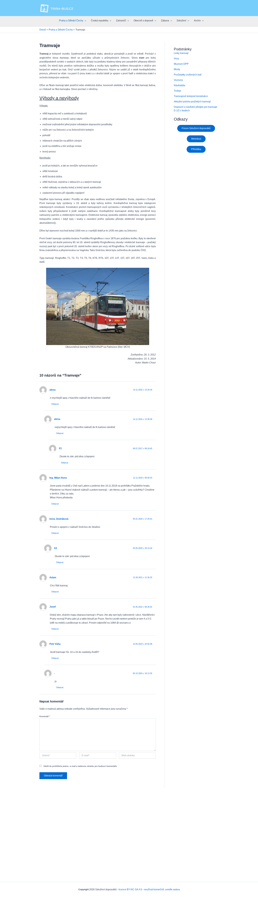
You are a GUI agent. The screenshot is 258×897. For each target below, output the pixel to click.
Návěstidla (179, 85)
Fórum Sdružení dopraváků (196, 128)
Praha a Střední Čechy (71, 20)
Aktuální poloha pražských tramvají (192, 101)
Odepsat (55, 404)
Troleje (177, 91)
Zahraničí (121, 20)
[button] (84, 20)
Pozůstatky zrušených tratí (187, 74)
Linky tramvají (181, 53)
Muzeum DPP (181, 64)
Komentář (44, 716)
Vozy (176, 58)
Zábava (165, 20)
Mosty (177, 69)
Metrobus (196, 138)
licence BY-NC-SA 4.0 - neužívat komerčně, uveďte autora (149, 889)
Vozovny (178, 80)
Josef (52, 606)
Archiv (197, 20)
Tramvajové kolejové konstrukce (191, 96)
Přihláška (196, 149)
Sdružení (181, 20)
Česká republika (99, 20)
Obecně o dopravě (143, 20)
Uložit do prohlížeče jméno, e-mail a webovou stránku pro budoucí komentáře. (80, 766)
